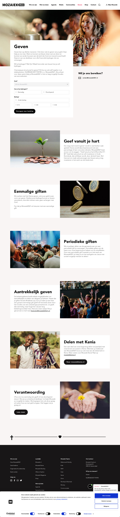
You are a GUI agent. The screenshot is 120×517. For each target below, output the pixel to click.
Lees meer (21, 412)
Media (61, 5)
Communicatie (65, 488)
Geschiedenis (14, 465)
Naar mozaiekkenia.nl (75, 362)
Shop (86, 5)
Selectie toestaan (106, 501)
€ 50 (55, 105)
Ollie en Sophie (39, 472)
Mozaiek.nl (38, 462)
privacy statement (61, 499)
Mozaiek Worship (40, 469)
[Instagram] (11, 480)
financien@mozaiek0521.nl (40, 311)
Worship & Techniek (66, 482)
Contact (93, 5)
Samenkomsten (39, 490)
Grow (62, 478)
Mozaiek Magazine (40, 475)
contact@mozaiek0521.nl (90, 78)
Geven (80, 5)
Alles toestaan (106, 495)
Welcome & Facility (66, 462)
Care (62, 472)
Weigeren (106, 506)
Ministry (63, 485)
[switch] (48, 513)
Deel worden (13, 472)
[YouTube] (18, 480)
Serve (62, 475)
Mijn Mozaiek (112, 5)
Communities (70, 5)
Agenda (53, 5)
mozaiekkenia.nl (70, 355)
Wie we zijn (33, 5)
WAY (62, 469)
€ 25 (37, 105)
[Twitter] (21, 480)
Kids (62, 465)
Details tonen (87, 513)
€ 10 (18, 105)
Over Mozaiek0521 (15, 462)
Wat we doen (44, 5)
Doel (16, 81)
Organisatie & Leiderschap (17, 469)
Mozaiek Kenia (39, 465)
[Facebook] (14, 480)
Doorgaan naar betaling (24, 111)
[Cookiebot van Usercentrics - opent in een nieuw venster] (10, 514)
